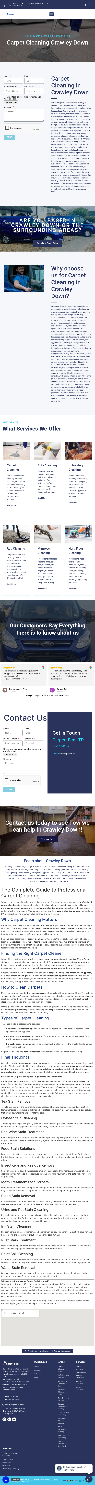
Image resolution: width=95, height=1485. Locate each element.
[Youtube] (14, 1419)
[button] (51, 14)
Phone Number (11, 86)
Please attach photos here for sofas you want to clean (22, 98)
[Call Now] (5, 1479)
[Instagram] (89, 4)
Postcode (29, 86)
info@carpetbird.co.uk (68, 754)
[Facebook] (4, 1419)
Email (27, 76)
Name (7, 76)
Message (8, 107)
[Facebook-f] (85, 4)
